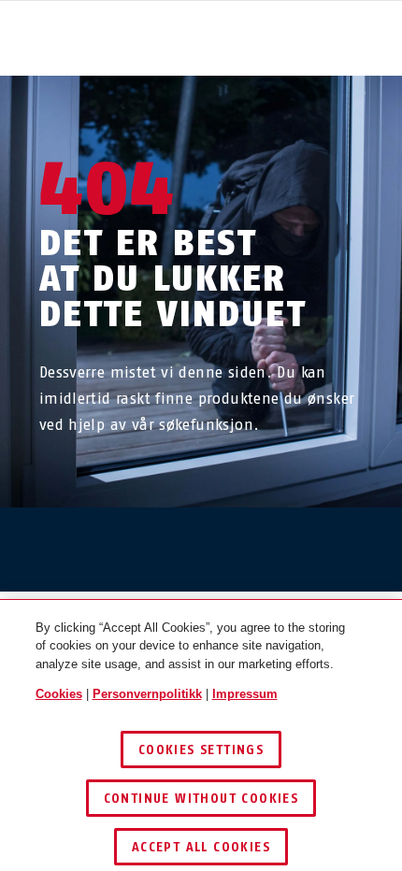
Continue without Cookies (201, 799)
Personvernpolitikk (147, 694)
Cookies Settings (201, 750)
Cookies (59, 694)
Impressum (245, 694)
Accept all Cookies (201, 847)
